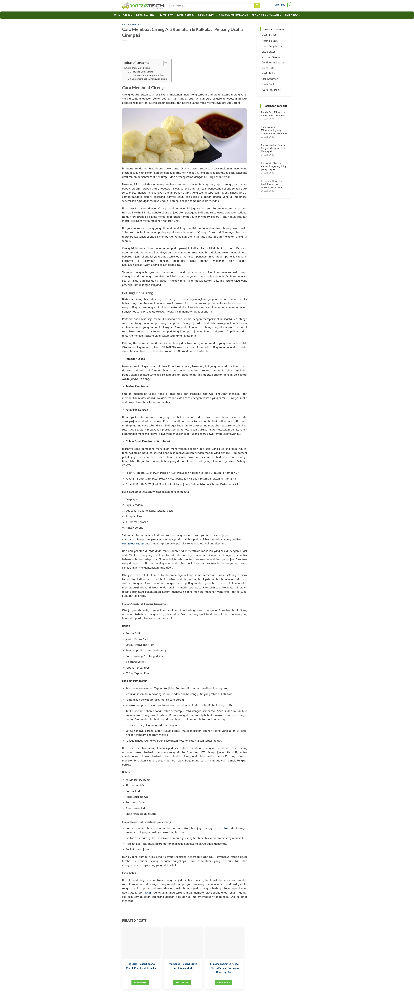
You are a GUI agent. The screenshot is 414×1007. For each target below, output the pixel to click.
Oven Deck (267, 84)
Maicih (147, 892)
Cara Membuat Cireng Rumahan (148, 75)
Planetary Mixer (271, 89)
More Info (291, 15)
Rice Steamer (269, 78)
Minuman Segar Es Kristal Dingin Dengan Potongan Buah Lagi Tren (224, 967)
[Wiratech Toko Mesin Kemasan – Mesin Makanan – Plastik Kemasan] (143, 6)
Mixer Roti (267, 68)
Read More (140, 982)
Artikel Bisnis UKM (131, 24)
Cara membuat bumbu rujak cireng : (150, 79)
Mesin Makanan (146, 15)
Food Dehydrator (271, 46)
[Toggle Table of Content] (164, 63)
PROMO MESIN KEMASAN (233, 15)
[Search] (257, 6)
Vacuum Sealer (270, 57)
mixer (225, 828)
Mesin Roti (166, 15)
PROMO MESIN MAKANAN (266, 15)
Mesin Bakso (268, 73)
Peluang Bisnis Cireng (142, 72)
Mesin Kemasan (122, 15)
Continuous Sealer (272, 62)
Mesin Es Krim (185, 15)
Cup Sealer (268, 51)
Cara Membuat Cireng (138, 68)
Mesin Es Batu (206, 15)
